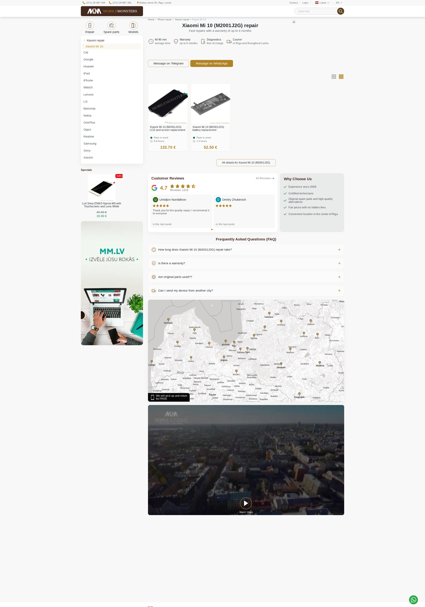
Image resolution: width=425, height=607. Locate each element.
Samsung (90, 143)
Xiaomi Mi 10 (94, 46)
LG (86, 101)
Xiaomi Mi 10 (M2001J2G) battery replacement (208, 128)
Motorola (90, 108)
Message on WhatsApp (212, 63)
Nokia (87, 115)
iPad (87, 73)
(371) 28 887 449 (95, 2)
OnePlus (89, 122)
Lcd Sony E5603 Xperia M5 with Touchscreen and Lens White (101, 205)
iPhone (88, 80)
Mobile (120, 11)
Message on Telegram (169, 63)
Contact (294, 2)
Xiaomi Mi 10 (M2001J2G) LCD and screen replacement (167, 128)
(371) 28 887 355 (121, 2)
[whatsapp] (413, 599)
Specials (86, 170)
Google (88, 59)
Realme (89, 136)
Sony (87, 150)
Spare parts (111, 32)
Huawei (89, 66)
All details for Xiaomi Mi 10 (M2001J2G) (246, 162)
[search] (340, 11)
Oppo (87, 129)
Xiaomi (88, 157)
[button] (211, 229)
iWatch (88, 87)
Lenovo (89, 94)
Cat (86, 52)
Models (133, 32)
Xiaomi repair (95, 40)
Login (305, 2)
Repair (89, 32)
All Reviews (263, 178)
